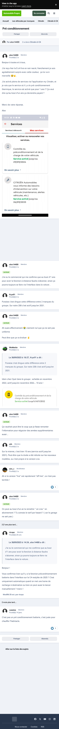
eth (10, 444)
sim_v (11, 469)
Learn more (5, 4)
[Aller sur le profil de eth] (4, 445)
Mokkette (13, 347)
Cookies (34, 727)
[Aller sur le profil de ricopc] (4, 533)
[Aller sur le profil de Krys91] (4, 295)
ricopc (12, 532)
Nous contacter (21, 727)
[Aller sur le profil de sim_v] (4, 470)
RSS (42, 727)
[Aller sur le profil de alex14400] (3, 42)
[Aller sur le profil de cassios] (4, 611)
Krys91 (12, 294)
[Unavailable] (29, 389)
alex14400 (14, 42)
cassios (12, 610)
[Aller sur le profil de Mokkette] (4, 348)
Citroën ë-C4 (35, 42)
